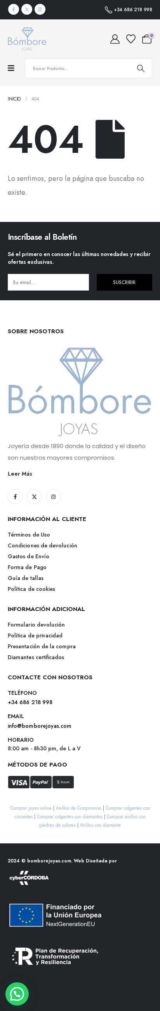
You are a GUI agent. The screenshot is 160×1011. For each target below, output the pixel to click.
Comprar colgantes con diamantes (70, 816)
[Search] (140, 68)
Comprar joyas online (31, 808)
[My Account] (114, 39)
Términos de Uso (29, 534)
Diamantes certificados (36, 657)
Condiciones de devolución (42, 545)
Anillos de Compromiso (78, 808)
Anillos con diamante (100, 825)
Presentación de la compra (42, 646)
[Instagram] (40, 9)
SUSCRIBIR (124, 282)
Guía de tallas (25, 578)
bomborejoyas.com (49, 860)
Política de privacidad (35, 635)
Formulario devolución (36, 624)
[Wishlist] (130, 39)
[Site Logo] (27, 39)
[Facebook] (13, 9)
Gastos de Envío (28, 556)
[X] (26, 9)
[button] (17, 994)
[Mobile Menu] (15, 68)
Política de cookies (31, 589)
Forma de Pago (27, 567)
